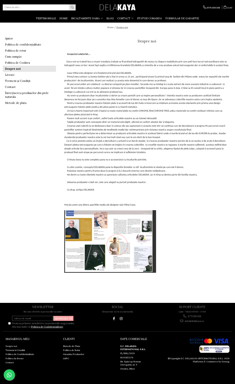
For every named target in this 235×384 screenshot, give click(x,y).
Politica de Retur (71, 350)
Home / (111, 27)
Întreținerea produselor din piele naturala (27, 95)
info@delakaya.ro (194, 321)
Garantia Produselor (73, 354)
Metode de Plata (71, 346)
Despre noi (122, 27)
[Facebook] (114, 318)
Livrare (10, 75)
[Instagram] (121, 318)
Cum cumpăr (13, 56)
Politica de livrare (15, 358)
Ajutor (9, 38)
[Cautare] (72, 7)
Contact (10, 87)
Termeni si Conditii (15, 350)
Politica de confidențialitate (23, 44)
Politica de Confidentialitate (47, 326)
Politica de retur (15, 50)
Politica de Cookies (17, 62)
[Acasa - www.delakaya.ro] (117, 7)
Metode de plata (15, 103)
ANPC (66, 358)
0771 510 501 (194, 316)
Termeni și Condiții (17, 81)
